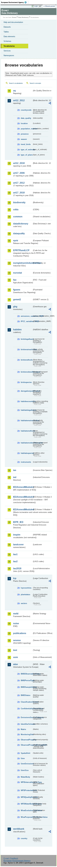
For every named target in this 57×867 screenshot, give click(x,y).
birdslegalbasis (26, 339)
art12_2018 (19, 163)
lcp (14, 578)
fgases (16, 289)
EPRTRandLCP (21, 250)
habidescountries (26, 401)
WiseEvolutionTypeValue (26, 810)
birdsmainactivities (26, 349)
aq (14, 90)
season (24, 139)
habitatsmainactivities (26, 420)
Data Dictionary (23, 17)
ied (14, 477)
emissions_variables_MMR (26, 316)
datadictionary (20, 223)
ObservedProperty (26, 740)
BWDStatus (25, 695)
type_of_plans (26, 155)
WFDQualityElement (26, 797)
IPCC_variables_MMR (26, 321)
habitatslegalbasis (26, 410)
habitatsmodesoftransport (26, 443)
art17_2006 (19, 173)
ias (14, 470)
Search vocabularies (16, 83)
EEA (14, 2)
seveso (17, 640)
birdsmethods (26, 360)
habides (17, 329)
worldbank (18, 829)
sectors (24, 603)
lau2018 (17, 568)
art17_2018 (19, 192)
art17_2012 (19, 183)
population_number (26, 129)
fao (14, 280)
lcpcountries (26, 588)
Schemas (7, 41)
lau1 (15, 554)
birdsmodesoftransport (26, 372)
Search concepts (35, 83)
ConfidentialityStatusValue (26, 709)
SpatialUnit (25, 753)
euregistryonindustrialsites (22, 263)
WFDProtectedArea (26, 790)
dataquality (19, 233)
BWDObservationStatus (26, 674)
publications (19, 633)
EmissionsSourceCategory (26, 717)
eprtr (15, 240)
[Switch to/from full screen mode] (40, 6)
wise (15, 664)
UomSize (24, 770)
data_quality (26, 118)
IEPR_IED (18, 522)
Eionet (14, 17)
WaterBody (25, 777)
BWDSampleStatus (26, 687)
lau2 (15, 561)
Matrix (23, 729)
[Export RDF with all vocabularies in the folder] (50, 103)
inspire (16, 535)
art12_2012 (19, 100)
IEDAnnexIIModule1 (22, 487)
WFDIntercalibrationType (26, 782)
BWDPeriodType (26, 680)
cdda (15, 209)
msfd (15, 613)
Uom (23, 758)
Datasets (7, 27)
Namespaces (9, 55)
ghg (15, 306)
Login (36, 6)
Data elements (9, 36)
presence (24, 134)
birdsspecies (26, 382)
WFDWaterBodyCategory (26, 804)
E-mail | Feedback (11, 858)
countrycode (26, 110)
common (17, 216)
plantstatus (25, 594)
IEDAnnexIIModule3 (22, 497)
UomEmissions (26, 764)
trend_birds (26, 144)
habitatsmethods (26, 431)
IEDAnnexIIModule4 (22, 509)
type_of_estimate (26, 150)
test (15, 650)
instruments (26, 462)
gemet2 (17, 299)
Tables (6, 32)
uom (15, 657)
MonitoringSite (26, 734)
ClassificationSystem (26, 702)
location (24, 123)
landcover (18, 544)
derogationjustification (26, 391)
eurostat (17, 273)
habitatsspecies (26, 453)
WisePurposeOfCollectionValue (26, 817)
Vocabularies (9, 46)
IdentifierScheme (26, 724)
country (24, 838)
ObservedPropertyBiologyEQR (26, 745)
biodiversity (19, 202)
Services (7, 51)
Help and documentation (13, 22)
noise (16, 623)
